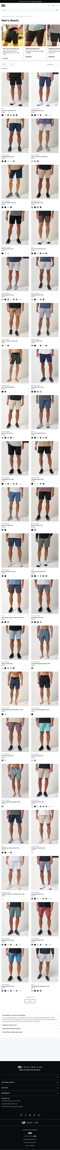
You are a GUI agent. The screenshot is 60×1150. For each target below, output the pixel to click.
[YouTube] (39, 1115)
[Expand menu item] (57, 1077)
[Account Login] (49, 5)
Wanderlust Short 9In (37, 110)
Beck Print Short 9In (7, 525)
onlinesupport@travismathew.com (9, 1103)
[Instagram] (21, 1115)
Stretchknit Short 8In (37, 202)
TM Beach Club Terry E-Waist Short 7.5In (13, 894)
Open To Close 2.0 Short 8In (39, 156)
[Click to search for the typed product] (57, 10)
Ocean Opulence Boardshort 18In (11, 802)
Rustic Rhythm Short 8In (8, 571)
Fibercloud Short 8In (7, 248)
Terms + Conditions (30, 1145)
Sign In (40, 1)
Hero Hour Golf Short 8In (9, 110)
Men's (12, 16)
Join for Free (34, 1)
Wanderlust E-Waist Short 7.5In (10, 848)
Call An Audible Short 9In (9, 202)
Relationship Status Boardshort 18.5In (12, 709)
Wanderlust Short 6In (8, 156)
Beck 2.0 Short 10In (7, 433)
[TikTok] (34, 1115)
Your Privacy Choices (29, 1136)
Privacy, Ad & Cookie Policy (30, 1142)
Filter (4, 64)
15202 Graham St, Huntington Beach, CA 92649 (12, 1106)
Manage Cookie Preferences (30, 1139)
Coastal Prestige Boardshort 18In (40, 663)
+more (49, 115)
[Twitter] (30, 1115)
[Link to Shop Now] (12, 35)
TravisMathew (5, 16)
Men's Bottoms (19, 16)
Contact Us (5, 1098)
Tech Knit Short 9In (36, 341)
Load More (30, 1001)
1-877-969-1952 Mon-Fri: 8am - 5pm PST (11, 1100)
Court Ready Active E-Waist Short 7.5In (13, 617)
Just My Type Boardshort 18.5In (40, 709)
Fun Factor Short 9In (7, 755)
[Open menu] (57, 5)
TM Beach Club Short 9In (38, 848)
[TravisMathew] (3, 5)
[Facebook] (25, 1115)
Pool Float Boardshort (8, 387)
